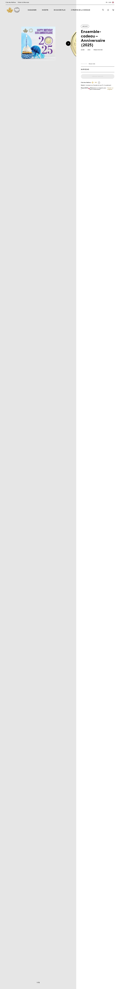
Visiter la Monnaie (23, 2)
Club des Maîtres (11, 2)
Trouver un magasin (110, 88)
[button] (68, 43)
